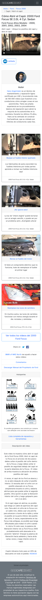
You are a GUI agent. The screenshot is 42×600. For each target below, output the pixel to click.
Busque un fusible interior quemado (21, 158)
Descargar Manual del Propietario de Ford (21, 367)
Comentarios (21, 362)
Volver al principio (21, 565)
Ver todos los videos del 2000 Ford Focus (21, 337)
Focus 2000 (21, 9)
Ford (12, 9)
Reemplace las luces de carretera (21, 308)
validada (11, 61)
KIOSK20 (33, 554)
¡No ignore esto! (21, 210)
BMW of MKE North (13, 354)
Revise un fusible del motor (21, 259)
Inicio (5, 9)
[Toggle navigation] (37, 3)
